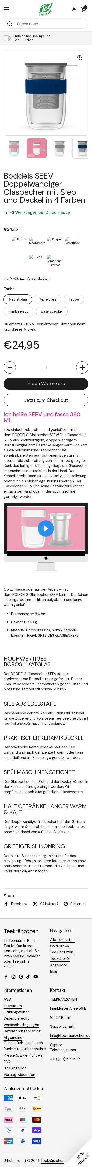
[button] (83, 9)
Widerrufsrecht (16, 1018)
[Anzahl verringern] (10, 367)
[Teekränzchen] (46, 9)
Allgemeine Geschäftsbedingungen (23, 1040)
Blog (53, 971)
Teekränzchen (52, 1160)
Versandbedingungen (21, 1024)
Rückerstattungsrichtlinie (25, 1048)
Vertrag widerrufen (19, 1074)
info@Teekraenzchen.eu (70, 1035)
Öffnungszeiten (17, 1012)
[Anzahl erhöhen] (82, 367)
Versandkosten (38, 278)
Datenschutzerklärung (22, 1031)
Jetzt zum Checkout (46, 400)
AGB (7, 999)
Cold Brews (59, 946)
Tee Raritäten (61, 952)
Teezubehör (60, 958)
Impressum (13, 1005)
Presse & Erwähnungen (23, 1055)
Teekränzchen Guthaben (55, 324)
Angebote (58, 965)
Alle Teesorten (62, 939)
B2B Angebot (15, 1068)
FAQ (7, 1061)
